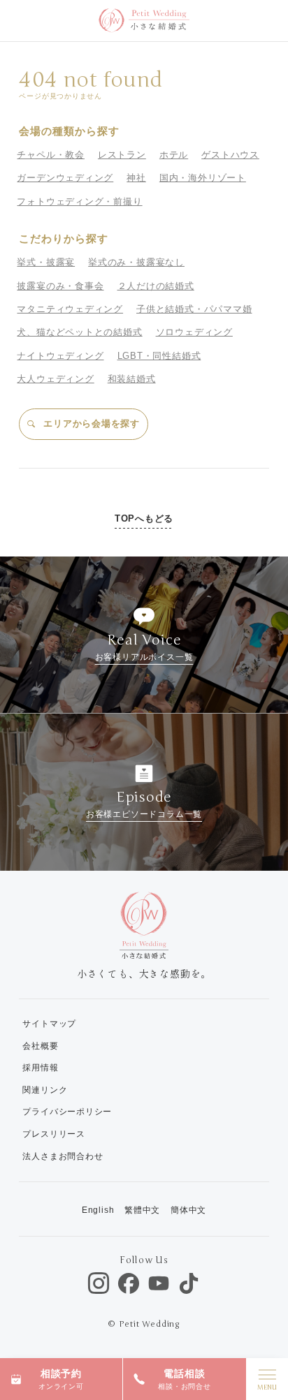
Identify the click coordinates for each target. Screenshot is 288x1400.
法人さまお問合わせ (62, 1156)
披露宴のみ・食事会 (60, 286)
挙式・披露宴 (46, 262)
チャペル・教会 (50, 154)
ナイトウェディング (60, 356)
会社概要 (40, 1046)
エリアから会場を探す (91, 423)
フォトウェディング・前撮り (79, 201)
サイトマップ (49, 1024)
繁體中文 (142, 1210)
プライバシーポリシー (67, 1112)
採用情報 (40, 1068)
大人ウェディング (55, 379)
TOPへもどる (144, 518)
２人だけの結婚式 (155, 286)
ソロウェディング (194, 332)
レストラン (122, 154)
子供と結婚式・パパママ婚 (194, 309)
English (98, 1210)
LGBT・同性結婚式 (159, 356)
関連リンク (44, 1090)
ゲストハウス (230, 154)
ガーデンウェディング (65, 177)
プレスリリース (53, 1134)
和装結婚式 (132, 379)
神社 (136, 177)
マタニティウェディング (70, 309)
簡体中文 (188, 1210)
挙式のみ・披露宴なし (136, 262)
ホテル (173, 154)
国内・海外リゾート (202, 177)
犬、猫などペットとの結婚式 (79, 332)
